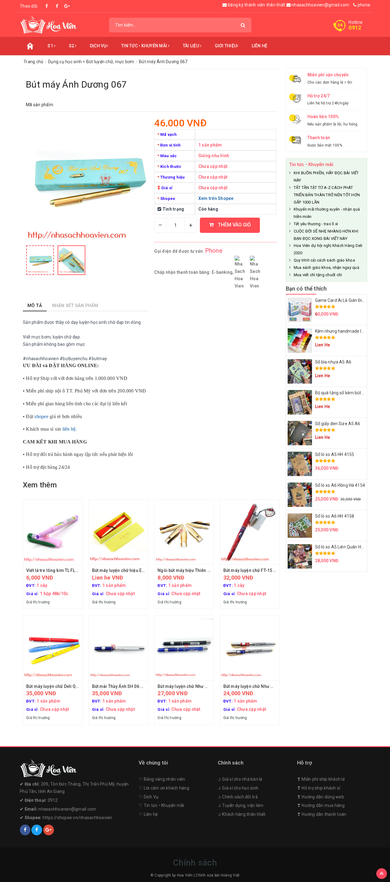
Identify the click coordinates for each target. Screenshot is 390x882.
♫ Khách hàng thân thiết (242, 814)
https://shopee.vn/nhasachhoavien (77, 817)
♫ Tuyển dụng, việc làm (241, 805)
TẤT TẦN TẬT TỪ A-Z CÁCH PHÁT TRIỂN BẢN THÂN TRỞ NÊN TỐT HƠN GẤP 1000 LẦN (327, 194)
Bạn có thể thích (306, 288)
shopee (41, 416)
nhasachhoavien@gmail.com (320, 4)
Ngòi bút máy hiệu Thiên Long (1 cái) (194, 570)
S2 (72, 45)
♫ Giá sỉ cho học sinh (238, 788)
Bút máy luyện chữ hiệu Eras (120, 570)
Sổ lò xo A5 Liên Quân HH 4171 (345, 546)
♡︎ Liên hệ (148, 814)
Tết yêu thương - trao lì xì (316, 224)
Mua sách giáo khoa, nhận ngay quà (326, 267)
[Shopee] (67, 6)
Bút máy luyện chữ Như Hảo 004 (255, 686)
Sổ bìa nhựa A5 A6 (333, 362)
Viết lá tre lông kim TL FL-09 (54, 570)
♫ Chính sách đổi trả (238, 796)
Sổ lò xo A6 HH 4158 (334, 516)
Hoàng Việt (230, 875)
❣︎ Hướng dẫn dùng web (320, 796)
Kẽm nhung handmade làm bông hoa (351, 331)
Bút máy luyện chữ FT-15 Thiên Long (259, 570)
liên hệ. (69, 429)
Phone (213, 250)
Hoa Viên (185, 875)
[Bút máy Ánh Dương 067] (40, 260)
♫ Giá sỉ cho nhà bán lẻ (240, 779)
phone (363, 4)
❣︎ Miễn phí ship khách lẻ (321, 779)
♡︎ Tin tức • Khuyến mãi (161, 805)
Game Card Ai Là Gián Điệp (341, 300)
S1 (51, 45)
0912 (355, 27)
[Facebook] (46, 6)
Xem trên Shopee (216, 198)
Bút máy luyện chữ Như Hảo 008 (189, 686)
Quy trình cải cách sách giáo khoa (324, 260)
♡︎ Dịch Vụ (148, 796)
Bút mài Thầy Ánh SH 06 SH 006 (123, 686)
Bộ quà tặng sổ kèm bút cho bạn (346, 392)
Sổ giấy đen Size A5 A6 (337, 423)
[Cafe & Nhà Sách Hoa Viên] (48, 24)
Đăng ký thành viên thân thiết (256, 4)
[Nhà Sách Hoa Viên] (76, 768)
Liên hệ (260, 45)
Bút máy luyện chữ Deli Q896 (54, 686)
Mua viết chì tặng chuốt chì (318, 275)
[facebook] (25, 830)
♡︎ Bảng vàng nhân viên (162, 779)
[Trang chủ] (30, 46)
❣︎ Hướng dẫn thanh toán (321, 814)
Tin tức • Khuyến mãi (144, 45)
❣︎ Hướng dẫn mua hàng (321, 805)
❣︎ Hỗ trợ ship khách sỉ (318, 788)
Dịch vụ (98, 45)
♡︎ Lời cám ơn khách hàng (164, 788)
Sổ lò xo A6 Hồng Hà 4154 (340, 485)
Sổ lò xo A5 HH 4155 (334, 454)
